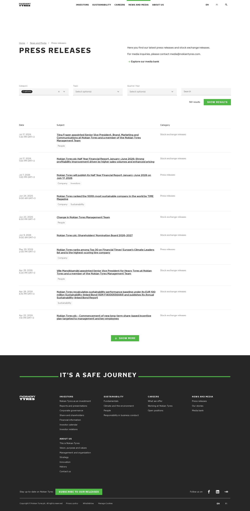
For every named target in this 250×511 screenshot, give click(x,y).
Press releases (199, 401)
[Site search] (226, 4)
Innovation (65, 462)
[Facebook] (209, 492)
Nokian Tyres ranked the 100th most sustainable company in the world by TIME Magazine (105, 197)
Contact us (65, 471)
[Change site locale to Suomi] (217, 4)
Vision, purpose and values (73, 448)
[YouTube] (226, 492)
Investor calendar (69, 424)
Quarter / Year (133, 86)
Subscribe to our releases (79, 491)
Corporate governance (71, 410)
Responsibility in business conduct (121, 415)
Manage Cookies (105, 503)
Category (23, 86)
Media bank (198, 410)
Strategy (64, 457)
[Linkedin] (218, 492)
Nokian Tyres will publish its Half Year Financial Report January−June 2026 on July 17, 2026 (104, 177)
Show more (127, 338)
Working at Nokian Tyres (160, 406)
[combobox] (44, 91)
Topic (75, 86)
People (107, 410)
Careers (119, 4)
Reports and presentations (73, 406)
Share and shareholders (72, 415)
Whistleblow (88, 503)
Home (22, 43)
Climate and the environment (119, 406)
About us (158, 4)
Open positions (155, 410)
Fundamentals (111, 401)
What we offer (155, 401)
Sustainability (101, 4)
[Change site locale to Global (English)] (207, 4)
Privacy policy (72, 503)
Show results (217, 102)
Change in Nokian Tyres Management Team (83, 217)
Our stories (197, 406)
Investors (82, 4)
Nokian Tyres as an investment (75, 401)
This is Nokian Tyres (70, 443)
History (63, 466)
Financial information (70, 420)
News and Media (138, 4)
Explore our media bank (145, 61)
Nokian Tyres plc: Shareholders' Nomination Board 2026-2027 (95, 235)
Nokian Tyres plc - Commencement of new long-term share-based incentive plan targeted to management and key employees (104, 317)
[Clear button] (59, 91)
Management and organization (75, 452)
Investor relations (69, 429)
